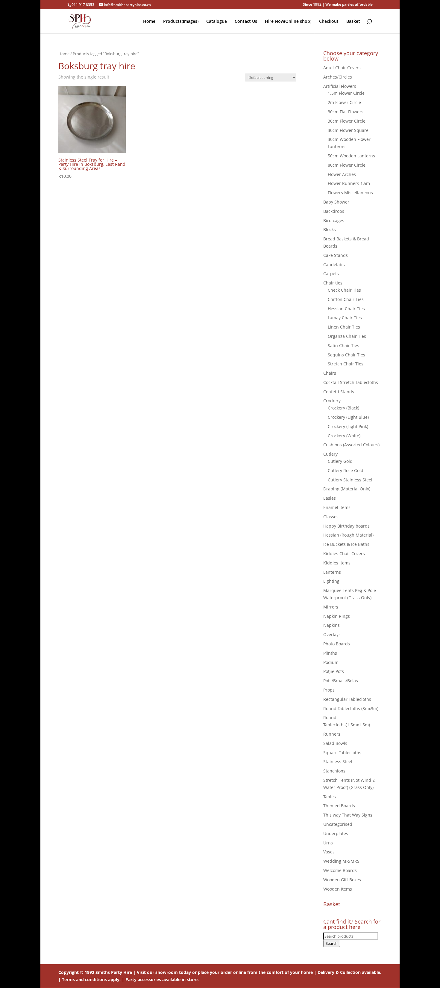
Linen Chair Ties (344, 327)
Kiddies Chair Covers (344, 553)
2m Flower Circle (344, 102)
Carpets (331, 273)
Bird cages (333, 220)
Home (149, 21)
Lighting (331, 581)
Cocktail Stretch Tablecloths (350, 382)
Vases (329, 852)
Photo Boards (336, 644)
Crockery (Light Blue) (348, 417)
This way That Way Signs (347, 815)
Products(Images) (180, 21)
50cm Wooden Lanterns (351, 156)
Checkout (329, 21)
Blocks (329, 229)
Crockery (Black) (343, 408)
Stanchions (334, 771)
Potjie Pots (333, 671)
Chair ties (332, 283)
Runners (331, 734)
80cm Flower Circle (346, 165)
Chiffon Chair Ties (346, 299)
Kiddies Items (337, 563)
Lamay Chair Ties (345, 317)
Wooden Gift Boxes (342, 879)
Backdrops (333, 211)
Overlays (332, 634)
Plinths (330, 653)
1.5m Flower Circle (346, 93)
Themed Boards (339, 805)
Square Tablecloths (342, 752)
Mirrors (330, 607)
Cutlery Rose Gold (345, 470)
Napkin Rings (336, 616)
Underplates (335, 833)
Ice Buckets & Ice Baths (346, 544)
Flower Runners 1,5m (349, 183)
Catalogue (216, 21)
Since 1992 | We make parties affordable (338, 5)
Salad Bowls (335, 743)
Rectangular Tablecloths (347, 699)
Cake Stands (335, 255)
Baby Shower (336, 202)
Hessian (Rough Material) (348, 535)
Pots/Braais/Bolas (340, 680)
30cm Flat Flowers (345, 112)
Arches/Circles (337, 77)
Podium (331, 662)
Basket (353, 21)
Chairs (329, 373)
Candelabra (335, 264)
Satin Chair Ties (343, 345)
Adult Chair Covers (342, 67)
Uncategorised (337, 824)
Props (329, 690)
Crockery (332, 400)
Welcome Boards (340, 870)
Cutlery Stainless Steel (350, 480)
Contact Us (246, 21)
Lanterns (332, 572)
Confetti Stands (338, 391)
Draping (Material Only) (346, 489)
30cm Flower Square (348, 130)
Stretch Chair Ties (345, 364)
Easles (329, 498)
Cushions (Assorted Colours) (351, 445)
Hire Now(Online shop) (288, 21)
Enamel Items (337, 507)
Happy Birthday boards (346, 526)
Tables (329, 796)
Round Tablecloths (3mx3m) (350, 708)
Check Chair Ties (344, 290)
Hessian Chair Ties (346, 308)
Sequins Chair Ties (346, 355)
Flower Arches (342, 174)
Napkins (331, 625)
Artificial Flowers (339, 86)
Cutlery (330, 454)
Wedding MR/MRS (341, 861)
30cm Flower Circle (346, 121)
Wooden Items (337, 889)
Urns (328, 843)
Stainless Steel (337, 761)
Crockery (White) (344, 436)
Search (332, 943)
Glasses (331, 516)
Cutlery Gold (340, 461)
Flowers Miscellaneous (350, 192)
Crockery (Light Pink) (348, 426)
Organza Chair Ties (347, 336)
